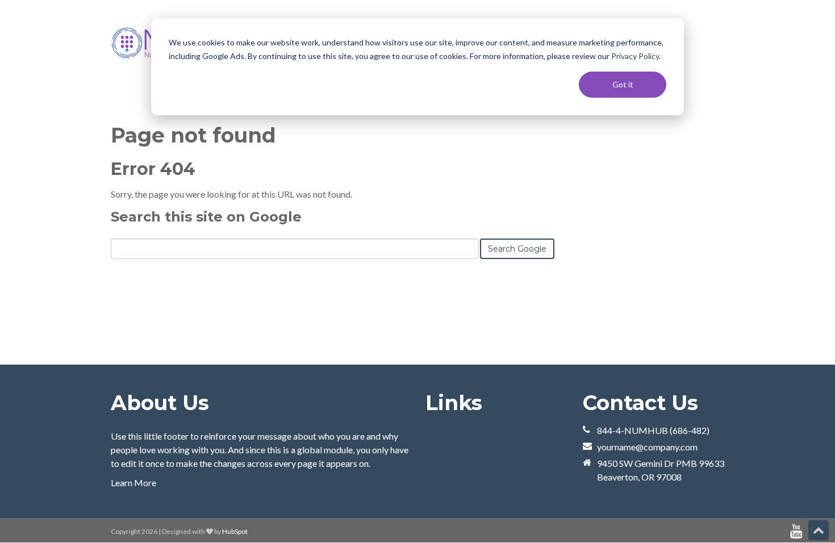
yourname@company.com (647, 446)
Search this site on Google (206, 216)
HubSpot (235, 531)
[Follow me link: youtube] (796, 531)
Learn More (133, 482)
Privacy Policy (635, 56)
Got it (622, 84)
